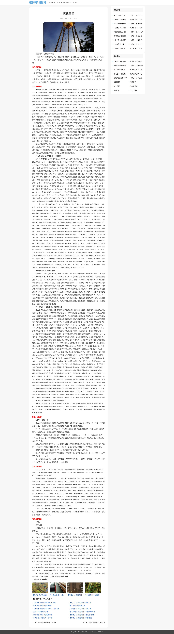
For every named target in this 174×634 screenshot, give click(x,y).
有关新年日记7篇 (119, 70)
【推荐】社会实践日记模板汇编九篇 (46, 609)
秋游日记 (133, 82)
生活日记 (66, 2)
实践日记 (74, 2)
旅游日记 (117, 90)
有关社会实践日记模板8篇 (42, 606)
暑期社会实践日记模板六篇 (42, 615)
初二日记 (117, 86)
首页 (58, 2)
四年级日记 (133, 86)
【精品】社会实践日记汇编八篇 (44, 603)
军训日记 (117, 82)
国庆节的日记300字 (120, 78)
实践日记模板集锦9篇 (40, 612)
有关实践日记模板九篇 (77, 606)
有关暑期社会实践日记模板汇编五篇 (82, 612)
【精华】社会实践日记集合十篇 (80, 618)
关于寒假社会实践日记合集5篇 (80, 609)
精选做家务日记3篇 (120, 65)
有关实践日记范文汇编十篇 (42, 618)
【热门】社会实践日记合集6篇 (80, 603)
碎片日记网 (84, 631)
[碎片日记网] (37, 2)
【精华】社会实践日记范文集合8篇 (81, 615)
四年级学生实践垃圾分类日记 (47, 622)
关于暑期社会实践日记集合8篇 (95, 622)
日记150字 (133, 90)
